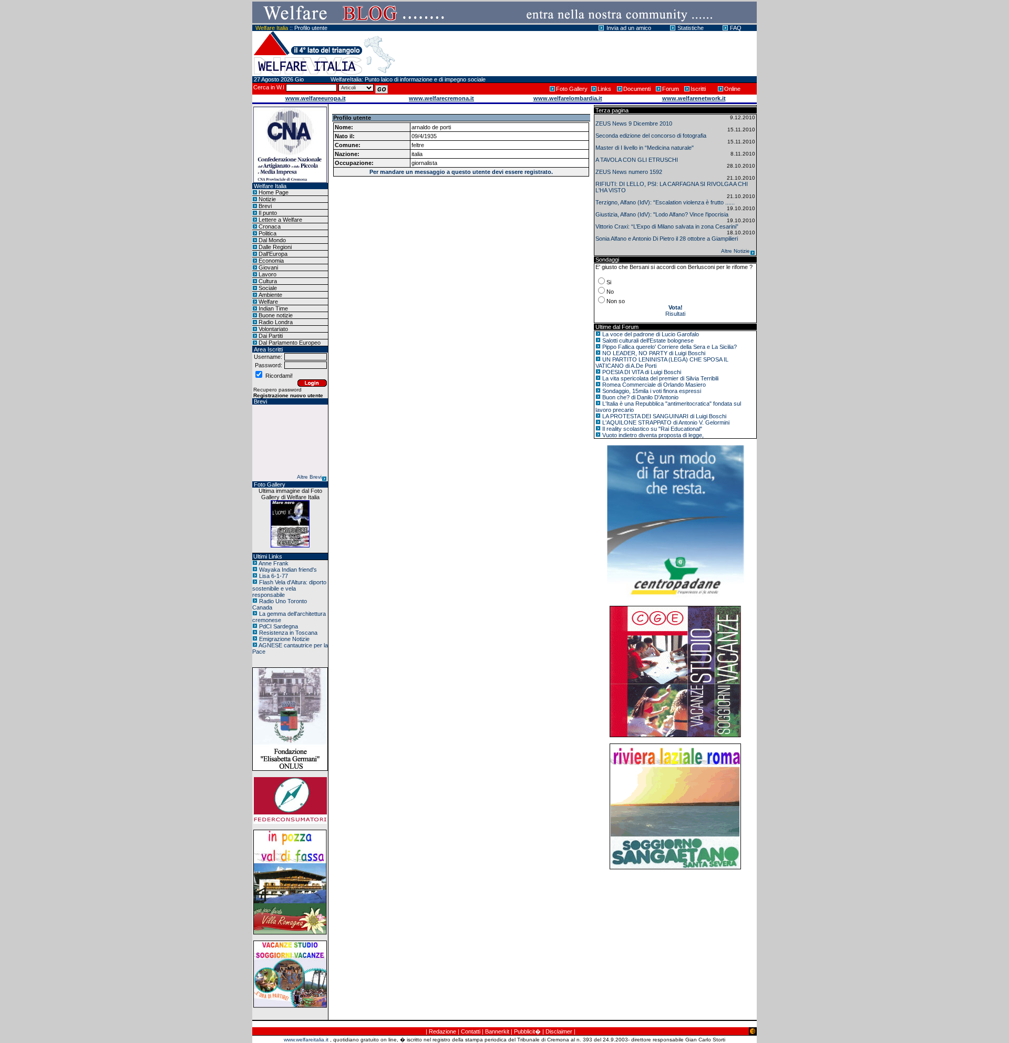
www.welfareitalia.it (306, 1039)
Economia (271, 260)
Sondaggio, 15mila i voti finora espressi (651, 391)
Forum (670, 89)
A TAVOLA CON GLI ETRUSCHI (636, 160)
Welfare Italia (271, 28)
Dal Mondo (272, 240)
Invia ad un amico (628, 28)
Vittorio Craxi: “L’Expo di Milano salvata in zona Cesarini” (666, 226)
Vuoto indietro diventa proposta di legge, (653, 435)
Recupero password (277, 390)
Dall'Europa (273, 254)
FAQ (736, 28)
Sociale (268, 288)
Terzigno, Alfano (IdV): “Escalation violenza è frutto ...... (665, 202)
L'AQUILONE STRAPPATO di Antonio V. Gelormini (665, 422)
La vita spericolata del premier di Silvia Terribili (660, 378)
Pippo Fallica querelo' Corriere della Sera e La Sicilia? (669, 347)
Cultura (268, 281)
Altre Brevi (309, 477)
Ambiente (270, 295)
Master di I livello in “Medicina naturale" (644, 147)
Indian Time (273, 308)
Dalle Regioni (275, 247)
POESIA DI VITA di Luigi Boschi (641, 372)
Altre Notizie (735, 251)
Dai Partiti (271, 336)
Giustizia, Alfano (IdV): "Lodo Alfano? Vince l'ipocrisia (661, 214)
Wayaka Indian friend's (288, 569)
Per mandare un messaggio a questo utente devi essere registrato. (461, 172)
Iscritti (698, 89)
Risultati (675, 314)
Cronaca (270, 226)
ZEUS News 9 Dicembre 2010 (633, 123)
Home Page (274, 192)
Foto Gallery (572, 89)
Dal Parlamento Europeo (290, 342)
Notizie (267, 199)
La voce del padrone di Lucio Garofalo (650, 334)
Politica (267, 233)
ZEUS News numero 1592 (628, 172)
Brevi (265, 206)
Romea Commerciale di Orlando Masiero (654, 384)
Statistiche (690, 28)
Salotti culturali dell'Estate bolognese (648, 340)
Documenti (637, 89)
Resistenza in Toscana (288, 632)
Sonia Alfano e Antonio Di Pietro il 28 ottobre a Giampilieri (666, 238)
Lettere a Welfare (280, 219)
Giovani (268, 267)
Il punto (268, 213)
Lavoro (267, 274)
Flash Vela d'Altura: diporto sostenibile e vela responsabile (289, 588)
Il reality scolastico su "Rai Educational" (652, 429)
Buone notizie (276, 315)
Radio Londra (276, 322)
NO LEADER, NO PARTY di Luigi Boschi (653, 353)
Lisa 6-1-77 (273, 576)
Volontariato (273, 329)
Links (604, 89)
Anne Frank (274, 563)
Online (732, 89)
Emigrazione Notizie (284, 639)
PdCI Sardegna (278, 626)
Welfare (268, 301)
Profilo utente (310, 28)
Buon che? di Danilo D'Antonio (640, 397)
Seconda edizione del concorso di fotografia (650, 135)
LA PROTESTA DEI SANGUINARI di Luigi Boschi (664, 416)
